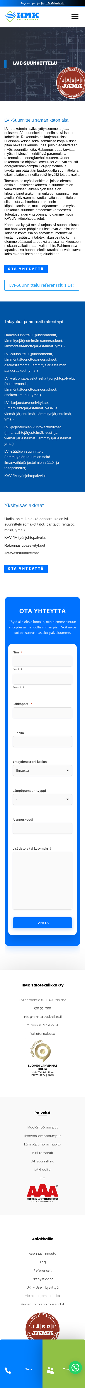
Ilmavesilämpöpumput (42, 1136)
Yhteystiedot (42, 1279)
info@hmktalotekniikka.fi (43, 1016)
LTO (42, 1178)
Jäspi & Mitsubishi (53, 3)
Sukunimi (18, 687)
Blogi (42, 1262)
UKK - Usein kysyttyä (43, 1287)
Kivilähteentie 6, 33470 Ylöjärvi (42, 1000)
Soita (28, 1369)
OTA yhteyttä (26, 269)
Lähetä (42, 923)
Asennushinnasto (42, 1253)
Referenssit (43, 1270)
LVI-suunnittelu (42, 1161)
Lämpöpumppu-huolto (42, 1144)
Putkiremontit (42, 1152)
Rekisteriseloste (42, 1033)
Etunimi (17, 669)
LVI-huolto (42, 1169)
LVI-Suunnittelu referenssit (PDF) (41, 285)
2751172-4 (50, 1025)
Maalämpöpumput (42, 1127)
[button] (75, 1367)
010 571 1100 (42, 1008)
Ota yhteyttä (26, 568)
